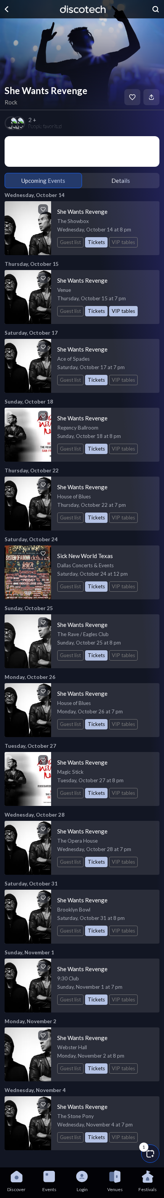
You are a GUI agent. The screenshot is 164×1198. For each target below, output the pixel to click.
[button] (150, 1153)
